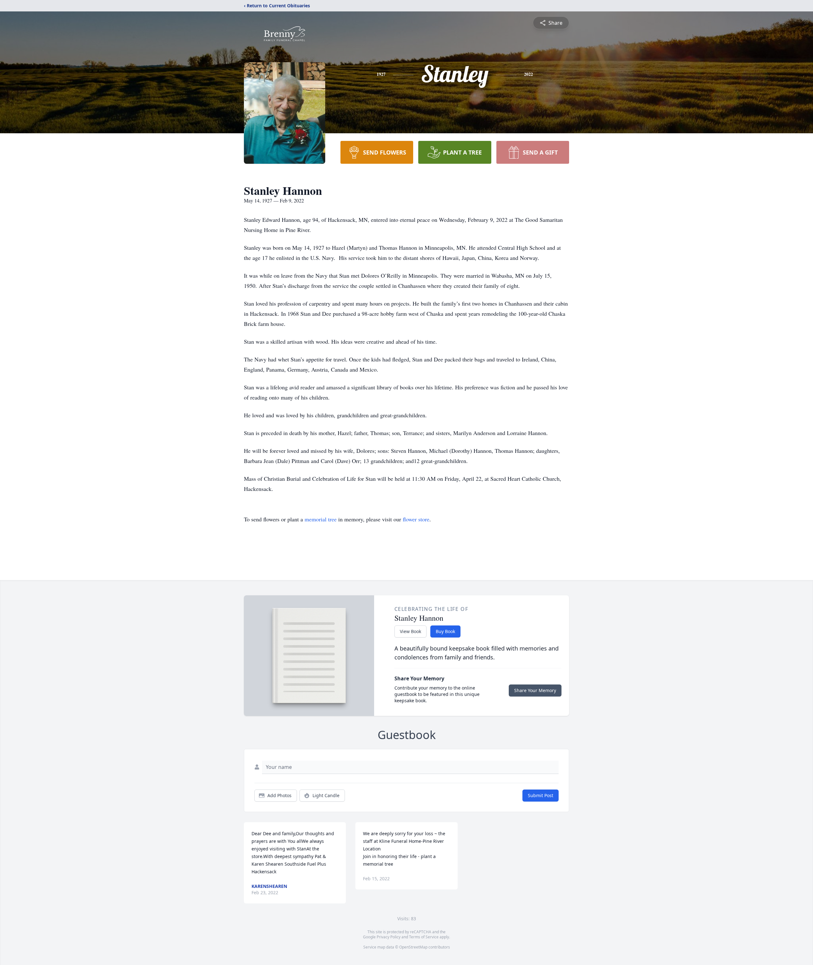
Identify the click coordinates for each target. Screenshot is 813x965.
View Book (410, 631)
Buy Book (445, 631)
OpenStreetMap (413, 947)
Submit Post (540, 795)
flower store (416, 519)
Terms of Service (424, 937)
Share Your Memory (535, 690)
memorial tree (321, 519)
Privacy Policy (388, 937)
